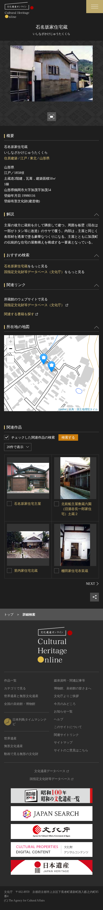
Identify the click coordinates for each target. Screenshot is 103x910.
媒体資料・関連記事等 (69, 680)
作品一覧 (10, 680)
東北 (33, 158)
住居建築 (10, 158)
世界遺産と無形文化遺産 (21, 696)
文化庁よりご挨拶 (66, 696)
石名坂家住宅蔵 (16, 266)
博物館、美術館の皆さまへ (72, 688)
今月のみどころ (65, 704)
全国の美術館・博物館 (19, 704)
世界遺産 (10, 738)
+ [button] (10, 341)
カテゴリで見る (15, 688)
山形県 (45, 158)
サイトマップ (63, 742)
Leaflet (63, 409)
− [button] (10, 349)
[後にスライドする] (92, 583)
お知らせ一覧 (63, 711)
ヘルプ (58, 719)
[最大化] (10, 359)
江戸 (23, 158)
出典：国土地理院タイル (83, 409)
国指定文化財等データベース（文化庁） (34, 272)
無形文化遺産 (13, 746)
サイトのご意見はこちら (71, 750)
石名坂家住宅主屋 (27, 504)
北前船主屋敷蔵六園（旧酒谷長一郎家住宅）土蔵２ (76, 509)
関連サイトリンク (66, 735)
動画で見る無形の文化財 (21, 754)
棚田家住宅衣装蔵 (74, 571)
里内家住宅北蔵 (26, 570)
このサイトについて (68, 727)
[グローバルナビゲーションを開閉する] (94, 6)
